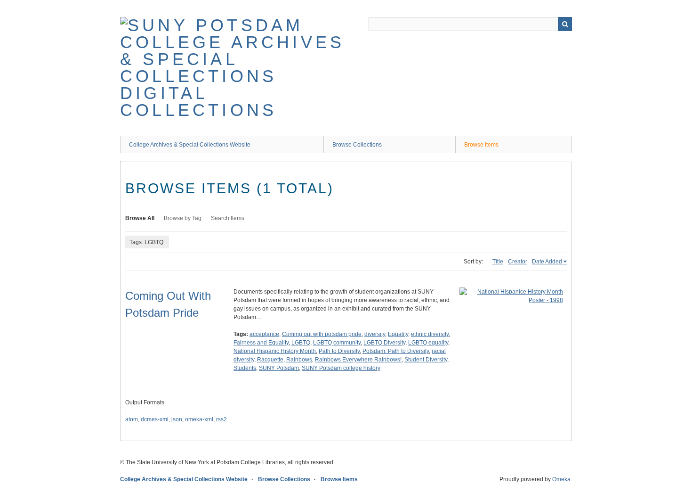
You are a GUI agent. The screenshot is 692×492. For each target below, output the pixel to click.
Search (565, 24)
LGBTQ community (337, 342)
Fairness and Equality (261, 342)
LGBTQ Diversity (384, 342)
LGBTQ (300, 342)
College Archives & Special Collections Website (189, 144)
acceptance (264, 334)
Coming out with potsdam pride (322, 334)
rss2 (221, 419)
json (176, 419)
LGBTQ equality (428, 342)
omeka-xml (199, 419)
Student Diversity (425, 359)
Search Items (227, 218)
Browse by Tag (182, 218)
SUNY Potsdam (279, 368)
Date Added (547, 261)
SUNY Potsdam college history (341, 368)
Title (497, 261)
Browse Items (481, 144)
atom (131, 419)
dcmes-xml (155, 419)
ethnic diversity (430, 334)
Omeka (561, 479)
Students (244, 368)
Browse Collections (357, 144)
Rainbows (299, 359)
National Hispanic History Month (274, 351)
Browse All (139, 218)
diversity (374, 334)
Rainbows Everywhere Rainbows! (358, 359)
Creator (517, 261)
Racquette (270, 359)
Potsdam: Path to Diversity (395, 351)
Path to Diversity (339, 351)
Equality (398, 334)
